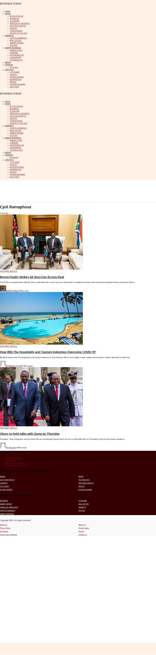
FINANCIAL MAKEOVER (9, 507)
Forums (81, 531)
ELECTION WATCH (7, 480)
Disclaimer (4, 531)
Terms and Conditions (8, 535)
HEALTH (81, 486)
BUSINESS (4, 501)
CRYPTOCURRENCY (7, 511)
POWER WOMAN (85, 490)
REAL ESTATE (83, 504)
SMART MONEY (6, 504)
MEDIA (2, 477)
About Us (3, 525)
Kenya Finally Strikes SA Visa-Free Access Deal (32, 277)
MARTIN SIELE (12, 291)
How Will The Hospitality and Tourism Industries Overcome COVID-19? (48, 352)
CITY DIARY (4, 486)
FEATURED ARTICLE (86, 483)
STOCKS (81, 511)
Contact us (82, 535)
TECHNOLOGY (84, 480)
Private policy (83, 528)
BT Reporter (11, 447)
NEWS (80, 477)
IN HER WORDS (6, 490)
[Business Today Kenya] (11, 95)
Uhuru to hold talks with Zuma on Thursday (30, 433)
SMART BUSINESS (7, 514)
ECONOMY (82, 501)
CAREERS (3, 483)
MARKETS (82, 507)
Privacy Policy (5, 528)
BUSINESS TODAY (14, 366)
